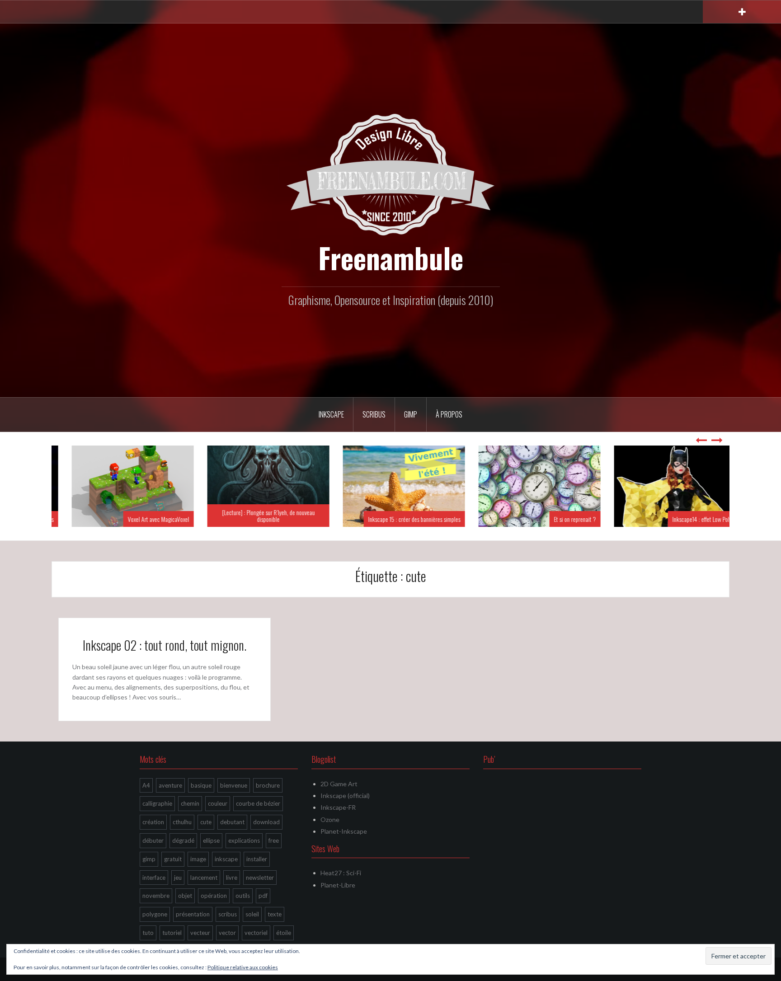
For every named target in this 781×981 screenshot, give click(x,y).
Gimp (410, 414)
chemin (190, 803)
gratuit (173, 859)
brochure (268, 785)
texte (275, 914)
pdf (263, 895)
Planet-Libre (337, 885)
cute (206, 822)
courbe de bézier (258, 803)
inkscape (226, 859)
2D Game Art (339, 784)
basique (201, 785)
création (153, 822)
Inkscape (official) (345, 795)
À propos (449, 414)
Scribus (374, 414)
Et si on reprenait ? (562, 519)
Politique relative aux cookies (242, 967)
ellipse (211, 840)
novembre (155, 895)
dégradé (183, 840)
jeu (178, 877)
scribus (227, 914)
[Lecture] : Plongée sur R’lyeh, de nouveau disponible (255, 515)
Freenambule (390, 257)
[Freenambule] (390, 174)
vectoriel (256, 932)
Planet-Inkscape (343, 831)
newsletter (260, 877)
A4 (146, 785)
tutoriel (172, 932)
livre (231, 877)
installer (256, 859)
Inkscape (331, 414)
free (273, 840)
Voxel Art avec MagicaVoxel (145, 519)
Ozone (329, 819)
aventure (170, 785)
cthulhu (182, 822)
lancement (203, 877)
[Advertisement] (562, 841)
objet (185, 895)
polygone (154, 914)
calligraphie (157, 803)
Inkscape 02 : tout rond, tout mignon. (164, 645)
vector (227, 932)
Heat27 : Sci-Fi (340, 873)
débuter (153, 840)
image (198, 859)
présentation (193, 914)
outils (242, 895)
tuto (148, 932)
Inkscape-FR (338, 807)
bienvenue (233, 785)
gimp (148, 859)
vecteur (200, 932)
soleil (252, 914)
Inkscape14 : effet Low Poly (688, 519)
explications (244, 840)
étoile (283, 932)
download (266, 822)
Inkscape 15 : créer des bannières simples (401, 519)
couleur (217, 803)
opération (214, 895)
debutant (232, 822)
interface (153, 877)
